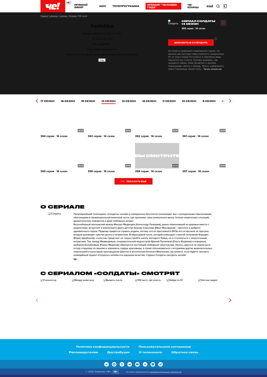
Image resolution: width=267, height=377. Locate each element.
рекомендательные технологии (166, 372)
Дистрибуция (118, 352)
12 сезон (149, 101)
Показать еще (136, 181)
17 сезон (47, 101)
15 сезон (88, 101)
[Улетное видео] (212, 299)
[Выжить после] (118, 299)
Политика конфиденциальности (102, 346)
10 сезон (189, 101)
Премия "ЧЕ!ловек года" (162, 6)
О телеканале (150, 352)
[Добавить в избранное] (223, 23)
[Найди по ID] (181, 299)
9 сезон (209, 101)
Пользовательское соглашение (165, 346)
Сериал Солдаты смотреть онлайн (166, 255)
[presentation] (37, 101)
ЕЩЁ (210, 6)
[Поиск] (218, 5)
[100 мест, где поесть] (149, 299)
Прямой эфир (80, 6)
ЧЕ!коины (193, 6)
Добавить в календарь (191, 42)
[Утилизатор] (54, 299)
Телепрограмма (125, 6)
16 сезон (68, 101)
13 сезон (129, 101)
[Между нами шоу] (86, 299)
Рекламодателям (83, 352)
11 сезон (169, 101)
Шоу (102, 6)
